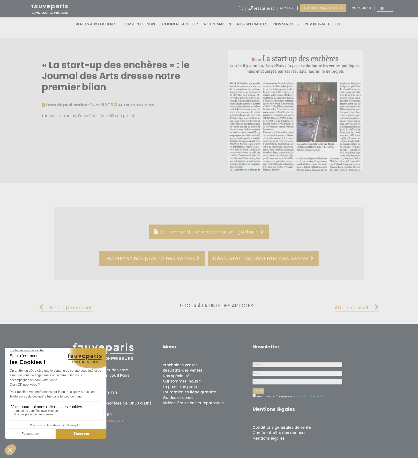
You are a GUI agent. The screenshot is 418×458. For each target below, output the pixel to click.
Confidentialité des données (279, 432)
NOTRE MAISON (217, 24)
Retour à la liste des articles (215, 305)
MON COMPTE (362, 8)
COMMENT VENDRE (139, 24)
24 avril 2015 (79, 105)
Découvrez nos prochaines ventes (150, 258)
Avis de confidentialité (311, 396)
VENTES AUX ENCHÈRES (96, 24)
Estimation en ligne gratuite (189, 392)
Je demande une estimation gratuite (209, 231)
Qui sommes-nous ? (182, 381)
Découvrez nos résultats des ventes (262, 258)
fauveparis (136, 105)
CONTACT (287, 8)
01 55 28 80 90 (264, 9)
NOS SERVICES (286, 24)
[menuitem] (385, 9)
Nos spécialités (177, 375)
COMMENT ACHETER (180, 24)
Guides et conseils (180, 397)
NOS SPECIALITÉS (252, 24)
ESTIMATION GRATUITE (322, 8)
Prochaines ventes (180, 365)
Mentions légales (269, 438)
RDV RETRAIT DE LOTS (324, 24)
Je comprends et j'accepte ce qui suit (277, 396)
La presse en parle (180, 386)
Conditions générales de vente (282, 427)
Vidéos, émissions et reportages (193, 402)
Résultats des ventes (183, 370)
